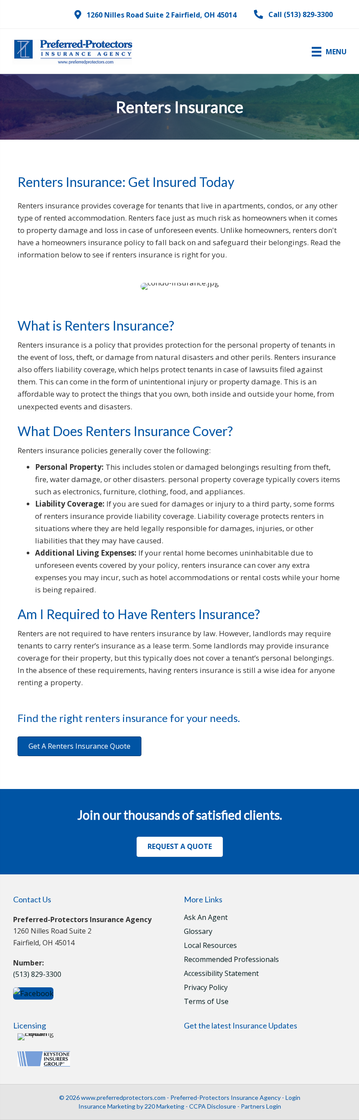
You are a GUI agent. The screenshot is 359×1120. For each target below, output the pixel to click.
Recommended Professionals (231, 960)
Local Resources (210, 946)
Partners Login (261, 1106)
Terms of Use (206, 1002)
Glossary (198, 932)
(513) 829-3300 (37, 974)
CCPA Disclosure (212, 1106)
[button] (155, 15)
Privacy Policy (206, 988)
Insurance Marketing (106, 1106)
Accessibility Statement (221, 974)
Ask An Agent (206, 918)
